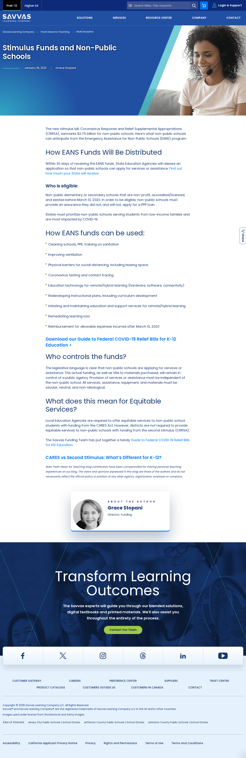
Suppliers (171, 681)
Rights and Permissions (120, 743)
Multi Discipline (85, 31)
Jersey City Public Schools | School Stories (54, 722)
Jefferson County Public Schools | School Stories (114, 722)
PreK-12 (11, 6)
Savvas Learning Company (18, 32)
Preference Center (123, 681)
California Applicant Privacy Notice (52, 743)
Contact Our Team (123, 630)
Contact (195, 687)
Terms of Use (154, 743)
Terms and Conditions (187, 743)
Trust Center (219, 681)
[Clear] (130, 5)
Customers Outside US (99, 687)
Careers (75, 681)
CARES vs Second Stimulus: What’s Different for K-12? (104, 457)
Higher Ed (31, 6)
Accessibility (11, 743)
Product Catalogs (51, 687)
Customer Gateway (26, 681)
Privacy (90, 743)
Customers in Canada (147, 687)
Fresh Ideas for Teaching (55, 32)
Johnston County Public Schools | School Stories (178, 722)
